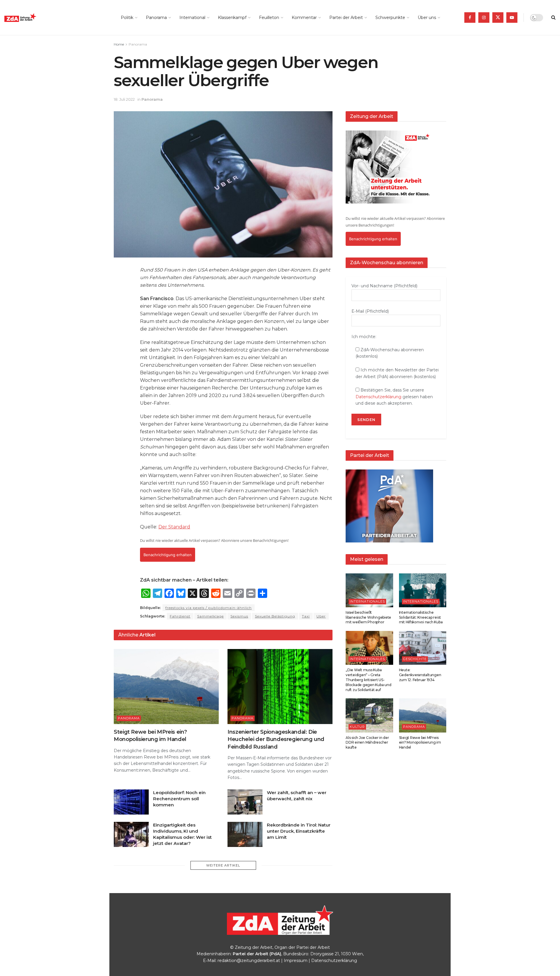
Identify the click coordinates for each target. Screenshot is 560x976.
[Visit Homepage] (33, 17)
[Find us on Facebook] (469, 17)
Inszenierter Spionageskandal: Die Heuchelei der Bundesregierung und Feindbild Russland (276, 739)
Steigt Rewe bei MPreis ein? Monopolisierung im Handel (420, 742)
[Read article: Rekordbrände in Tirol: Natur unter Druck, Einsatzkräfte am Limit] (245, 834)
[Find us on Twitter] (497, 17)
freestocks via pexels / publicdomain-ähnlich (208, 608)
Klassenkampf (232, 17)
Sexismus (239, 616)
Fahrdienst (180, 616)
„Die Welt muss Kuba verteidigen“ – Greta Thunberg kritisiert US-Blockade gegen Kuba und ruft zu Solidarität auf (368, 680)
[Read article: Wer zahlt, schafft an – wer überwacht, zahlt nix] (245, 802)
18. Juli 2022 (124, 99)
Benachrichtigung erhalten (168, 554)
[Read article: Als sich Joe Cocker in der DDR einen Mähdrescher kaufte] (369, 715)
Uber (321, 616)
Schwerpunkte (390, 17)
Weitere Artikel (223, 865)
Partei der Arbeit (346, 17)
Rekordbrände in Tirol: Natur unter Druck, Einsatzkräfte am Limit (298, 831)
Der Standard (174, 527)
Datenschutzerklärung (378, 396)
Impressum (295, 960)
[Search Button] (553, 17)
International (192, 17)
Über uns (427, 17)
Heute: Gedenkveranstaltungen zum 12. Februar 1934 (420, 675)
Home (119, 44)
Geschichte (415, 659)
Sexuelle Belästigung (275, 616)
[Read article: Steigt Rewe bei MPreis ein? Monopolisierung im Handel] (166, 686)
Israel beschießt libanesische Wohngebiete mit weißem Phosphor (368, 617)
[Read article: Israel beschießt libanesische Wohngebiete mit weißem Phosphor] (369, 590)
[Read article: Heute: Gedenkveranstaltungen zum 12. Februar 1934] (423, 648)
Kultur (357, 727)
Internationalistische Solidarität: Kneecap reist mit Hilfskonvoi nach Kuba (421, 617)
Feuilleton (269, 17)
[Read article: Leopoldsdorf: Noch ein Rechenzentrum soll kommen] (131, 802)
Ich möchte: (363, 336)
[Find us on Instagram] (483, 17)
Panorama (156, 17)
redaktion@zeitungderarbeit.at (249, 960)
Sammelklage (210, 616)
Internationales (367, 601)
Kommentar (304, 17)
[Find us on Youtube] (511, 17)
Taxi (306, 616)
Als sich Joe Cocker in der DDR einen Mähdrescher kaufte (367, 742)
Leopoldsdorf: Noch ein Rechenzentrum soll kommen (179, 799)
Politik (127, 17)
